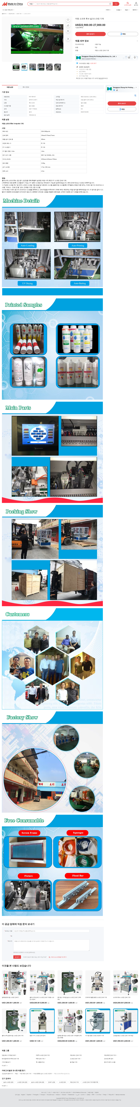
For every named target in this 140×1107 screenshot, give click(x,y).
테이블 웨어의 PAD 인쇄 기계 (10, 1059)
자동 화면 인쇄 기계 (110, 1055)
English (23, 1094)
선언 (49, 1092)
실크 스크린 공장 (8, 1082)
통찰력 (97, 1092)
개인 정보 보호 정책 (66, 1092)
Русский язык (50, 1094)
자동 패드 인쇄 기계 (76, 1055)
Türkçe (104, 1094)
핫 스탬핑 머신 (40, 1062)
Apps (126, 10)
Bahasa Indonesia (120, 1094)
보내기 (17, 957)
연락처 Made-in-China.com (79, 1092)
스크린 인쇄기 (27, 13)
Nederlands (71, 1094)
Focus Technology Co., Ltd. (72, 1098)
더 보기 (4, 1086)
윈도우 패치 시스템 (109, 1062)
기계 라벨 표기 (6, 1062)
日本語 (88, 1094)
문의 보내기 (90, 34)
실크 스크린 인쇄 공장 (37, 1082)
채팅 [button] (124, 34)
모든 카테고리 (8, 10)
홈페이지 (4, 13)
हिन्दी (93, 1094)
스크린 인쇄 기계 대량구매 (90, 1082)
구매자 (108, 10)
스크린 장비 (62, 1082)
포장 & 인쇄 (11, 13)
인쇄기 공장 (51, 1082)
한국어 (83, 1094)
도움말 (118, 10)
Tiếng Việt (111, 1094)
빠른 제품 (90, 1092)
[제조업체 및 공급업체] (12, 4)
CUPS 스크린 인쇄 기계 (43, 1055)
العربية (77, 1094)
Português (35, 1094)
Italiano (58, 1094)
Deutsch (64, 1094)
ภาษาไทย (98, 1094)
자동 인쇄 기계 (74, 1082)
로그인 (136, 5)
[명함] (135, 95)
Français (42, 1094)
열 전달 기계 (73, 1062)
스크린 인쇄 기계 (75, 1059)
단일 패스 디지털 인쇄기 (9, 1055)
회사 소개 (43, 1092)
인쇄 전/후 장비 (108, 1059)
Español (29, 1094)
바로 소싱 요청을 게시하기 (58, 957)
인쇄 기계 (18, 13)
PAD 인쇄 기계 (40, 1059)
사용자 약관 (56, 1092)
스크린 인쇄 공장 (22, 1082)
